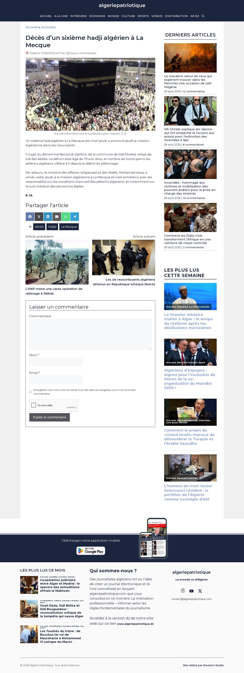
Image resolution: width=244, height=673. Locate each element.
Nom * (34, 355)
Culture (128, 16)
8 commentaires (193, 144)
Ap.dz (194, 16)
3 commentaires (193, 247)
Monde (113, 16)
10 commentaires (194, 198)
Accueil (46, 16)
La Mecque (69, 226)
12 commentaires (194, 91)
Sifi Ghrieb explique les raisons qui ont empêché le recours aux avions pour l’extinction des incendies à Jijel (189, 134)
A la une (61, 16)
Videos (156, 16)
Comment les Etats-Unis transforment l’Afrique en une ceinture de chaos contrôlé (187, 239)
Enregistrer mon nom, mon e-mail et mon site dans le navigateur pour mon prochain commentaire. (84, 391)
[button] (203, 16)
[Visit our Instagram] (191, 591)
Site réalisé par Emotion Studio (203, 665)
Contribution (176, 16)
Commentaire (40, 316)
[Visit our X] (200, 591)
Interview (78, 16)
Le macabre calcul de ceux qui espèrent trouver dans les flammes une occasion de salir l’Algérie (188, 81)
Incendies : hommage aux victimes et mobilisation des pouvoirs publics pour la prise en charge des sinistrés (190, 188)
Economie (97, 16)
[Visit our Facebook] (183, 591)
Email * (34, 373)
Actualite (48, 27)
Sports (143, 16)
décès (39, 226)
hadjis (52, 226)
